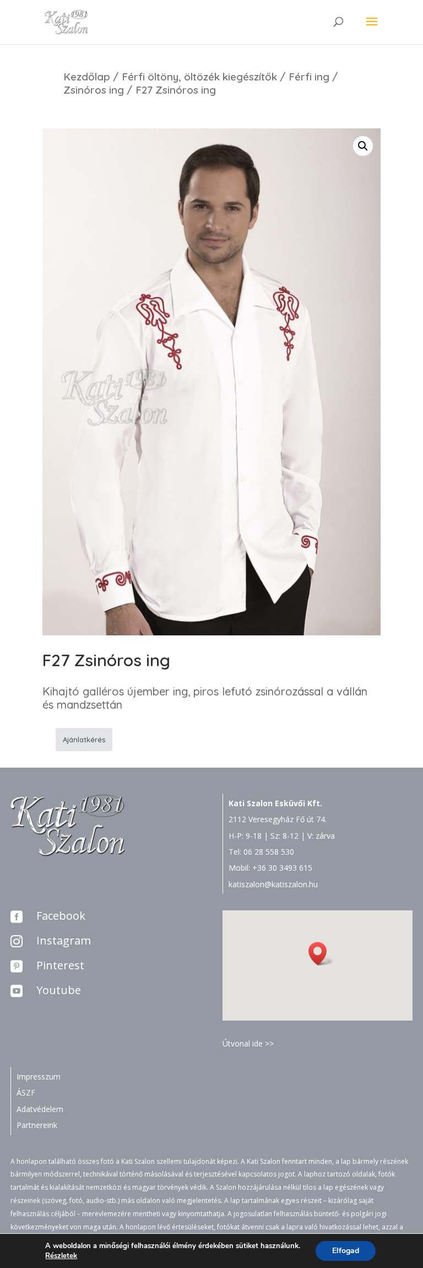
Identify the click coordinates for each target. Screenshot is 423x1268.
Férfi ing (309, 76)
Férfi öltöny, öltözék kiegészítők (199, 76)
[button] (321, 953)
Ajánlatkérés (84, 739)
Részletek (61, 1256)
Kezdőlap (86, 76)
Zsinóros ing (93, 89)
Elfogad (345, 1250)
